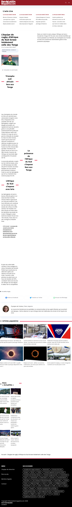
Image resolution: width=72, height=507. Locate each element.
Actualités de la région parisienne (32, 469)
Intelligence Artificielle (60, 483)
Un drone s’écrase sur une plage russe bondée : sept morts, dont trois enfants (4, 400)
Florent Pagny (57, 480)
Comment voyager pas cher (50, 475)
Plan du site (5, 474)
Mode (54, 485)
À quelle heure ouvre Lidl (30, 496)
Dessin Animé (43, 477)
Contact (3, 484)
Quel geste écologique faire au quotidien (47, 488)
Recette (26, 494)
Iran (34, 485)
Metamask (46, 485)
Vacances (56, 494)
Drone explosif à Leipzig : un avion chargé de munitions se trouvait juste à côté (58, 363)
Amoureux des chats (57, 469)
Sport (45, 494)
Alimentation (46, 469)
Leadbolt (4, 504)
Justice (39, 485)
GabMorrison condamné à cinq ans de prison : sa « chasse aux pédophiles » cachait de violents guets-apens (16, 421)
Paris (59, 485)
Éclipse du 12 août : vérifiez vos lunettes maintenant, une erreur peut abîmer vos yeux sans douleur (34, 364)
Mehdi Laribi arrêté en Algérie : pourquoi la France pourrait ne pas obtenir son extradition (15, 401)
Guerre (44, 483)
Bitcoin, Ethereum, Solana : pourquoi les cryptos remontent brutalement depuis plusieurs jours (10, 21)
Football (66, 480)
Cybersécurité (33, 477)
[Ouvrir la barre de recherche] (65, 3)
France (25, 483)
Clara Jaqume (28, 306)
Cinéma (39, 472)
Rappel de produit (58, 491)
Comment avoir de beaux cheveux (32, 475)
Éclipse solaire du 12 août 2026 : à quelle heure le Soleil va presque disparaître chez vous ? (11, 364)
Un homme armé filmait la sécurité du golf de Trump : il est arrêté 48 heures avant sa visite (4, 420)
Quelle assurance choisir (30, 491)
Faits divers (26, 480)
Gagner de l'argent (34, 483)
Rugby (8, 291)
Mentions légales (6, 479)
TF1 (50, 494)
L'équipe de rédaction (8, 469)
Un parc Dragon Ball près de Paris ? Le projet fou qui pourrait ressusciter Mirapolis (5, 442)
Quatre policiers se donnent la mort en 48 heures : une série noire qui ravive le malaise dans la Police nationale (59, 22)
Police (25, 488)
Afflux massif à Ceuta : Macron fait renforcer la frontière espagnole (15, 442)
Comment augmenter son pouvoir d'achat (54, 472)
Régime (33, 494)
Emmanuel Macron (62, 477)
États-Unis (41, 496)
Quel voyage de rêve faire (45, 491)
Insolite (50, 483)
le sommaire (11, 70)
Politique (32, 488)
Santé (39, 494)
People (65, 485)
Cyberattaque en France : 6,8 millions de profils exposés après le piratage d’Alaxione (43, 21)
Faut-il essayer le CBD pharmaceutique (41, 480)
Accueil (3, 454)
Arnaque (26, 472)
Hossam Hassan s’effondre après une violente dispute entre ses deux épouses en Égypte (26, 21)
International (27, 485)
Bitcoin (32, 472)
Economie (52, 477)
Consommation (64, 475)
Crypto (25, 477)
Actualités (4, 291)
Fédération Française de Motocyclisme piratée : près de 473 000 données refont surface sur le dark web (58, 342)
